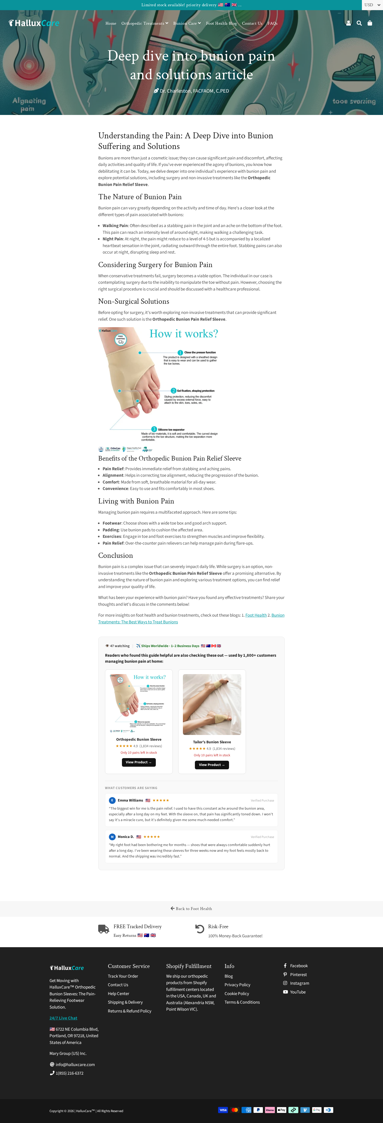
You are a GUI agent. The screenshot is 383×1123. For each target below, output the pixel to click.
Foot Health (256, 615)
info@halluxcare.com (75, 1065)
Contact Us (252, 23)
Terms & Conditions (242, 1002)
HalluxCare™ (86, 1111)
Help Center (118, 994)
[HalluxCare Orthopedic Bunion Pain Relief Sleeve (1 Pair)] (160, 451)
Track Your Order (123, 976)
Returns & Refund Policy (129, 1011)
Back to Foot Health (193, 909)
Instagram (299, 983)
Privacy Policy (237, 985)
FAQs (273, 23)
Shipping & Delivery (125, 1002)
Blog (229, 976)
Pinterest (298, 975)
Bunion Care (185, 23)
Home (111, 23)
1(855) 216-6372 (69, 1073)
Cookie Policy (237, 994)
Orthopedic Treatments (143, 23)
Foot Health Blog (221, 23)
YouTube (297, 992)
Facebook (298, 966)
